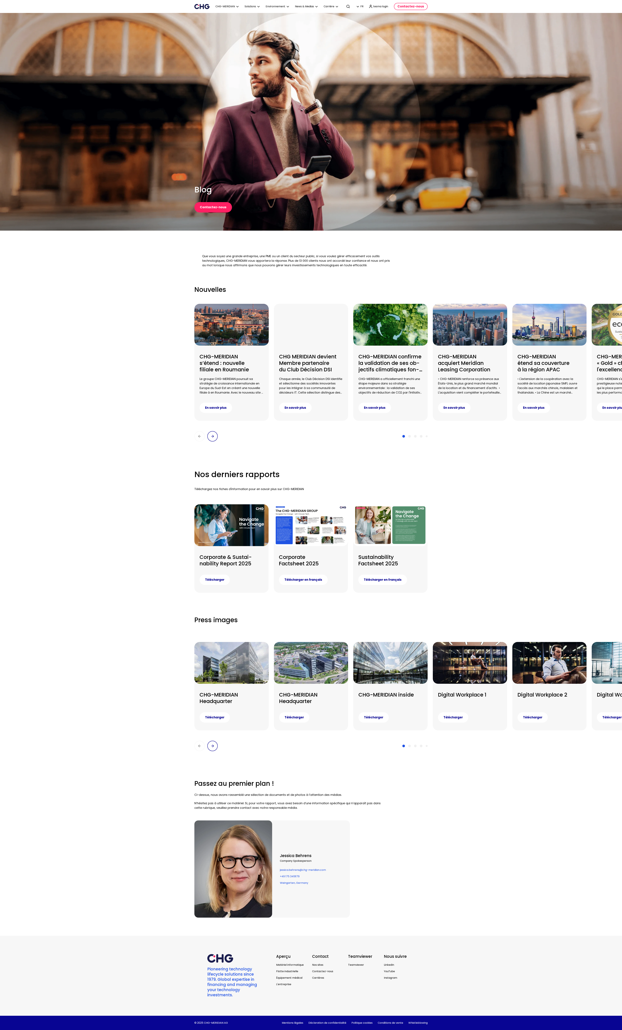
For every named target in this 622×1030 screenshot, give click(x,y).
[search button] (348, 6)
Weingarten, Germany (294, 883)
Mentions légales (292, 1023)
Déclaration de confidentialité (327, 1023)
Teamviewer (356, 965)
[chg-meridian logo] (202, 6)
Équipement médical (289, 978)
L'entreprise (283, 984)
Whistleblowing (418, 1023)
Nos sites (317, 965)
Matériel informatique (290, 965)
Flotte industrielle (287, 971)
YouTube (389, 971)
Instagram (390, 978)
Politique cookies (362, 1023)
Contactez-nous (322, 971)
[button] (199, 436)
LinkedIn (389, 965)
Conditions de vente (390, 1023)
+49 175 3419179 (289, 876)
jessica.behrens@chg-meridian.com (303, 870)
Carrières (318, 978)
